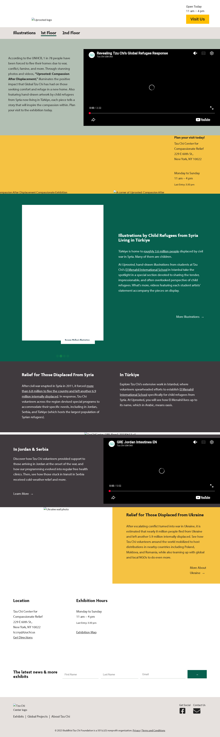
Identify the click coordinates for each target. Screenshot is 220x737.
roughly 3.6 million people (161, 251)
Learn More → (23, 494)
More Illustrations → (190, 317)
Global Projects (37, 716)
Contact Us (199, 705)
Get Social (185, 705)
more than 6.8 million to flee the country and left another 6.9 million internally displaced (59, 391)
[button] (48, 34)
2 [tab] (61, 356)
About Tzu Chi (60, 716)
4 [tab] (68, 356)
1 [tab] (57, 356)
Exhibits (19, 716)
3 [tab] (64, 356)
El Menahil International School (146, 270)
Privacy (136, 730)
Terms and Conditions (153, 730)
